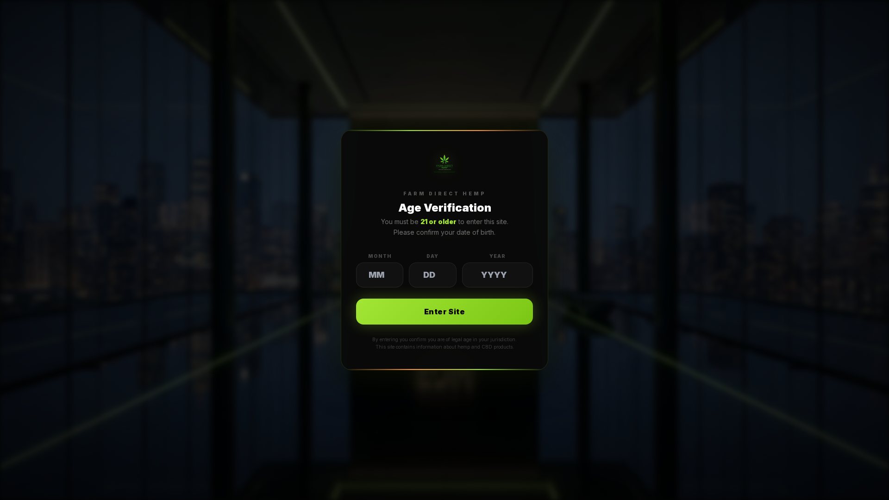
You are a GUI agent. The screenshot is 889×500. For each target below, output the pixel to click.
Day (432, 256)
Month (380, 256)
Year (497, 256)
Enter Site (444, 311)
